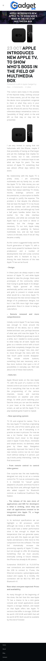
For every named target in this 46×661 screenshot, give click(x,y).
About (4, 649)
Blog (4, 653)
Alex (8, 87)
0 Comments (17, 87)
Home (4, 645)
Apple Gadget (28, 84)
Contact (5, 657)
